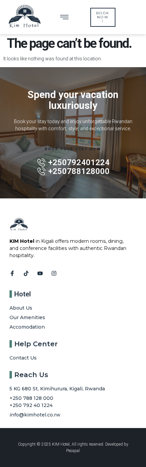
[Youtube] (40, 273)
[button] (64, 17)
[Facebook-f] (12, 273)
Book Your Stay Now (73, 149)
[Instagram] (54, 273)
